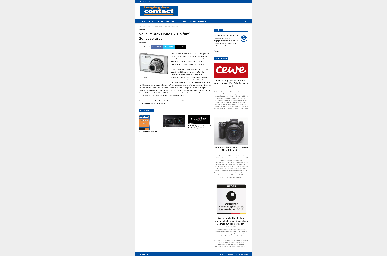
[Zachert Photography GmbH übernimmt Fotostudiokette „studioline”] (199, 119)
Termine (160, 21)
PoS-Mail (192, 21)
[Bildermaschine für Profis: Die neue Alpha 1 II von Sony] (231, 130)
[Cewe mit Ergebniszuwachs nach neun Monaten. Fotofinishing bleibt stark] (231, 70)
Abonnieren (170, 21)
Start (141, 26)
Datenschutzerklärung (242, 254)
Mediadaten (202, 21)
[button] (244, 21)
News (143, 21)
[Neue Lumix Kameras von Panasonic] (174, 121)
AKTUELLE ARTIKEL (146, 110)
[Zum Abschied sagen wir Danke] (150, 122)
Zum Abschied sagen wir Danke (148, 131)
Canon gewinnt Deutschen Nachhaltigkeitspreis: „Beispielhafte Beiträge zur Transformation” (231, 221)
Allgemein (147, 26)
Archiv (150, 21)
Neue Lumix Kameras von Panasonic (174, 129)
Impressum (222, 254)
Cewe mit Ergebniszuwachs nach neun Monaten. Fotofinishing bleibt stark (231, 83)
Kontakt (183, 21)
